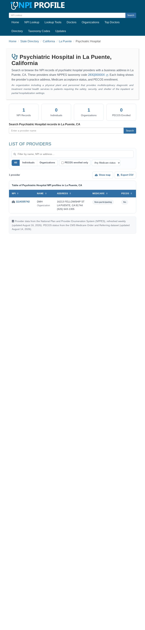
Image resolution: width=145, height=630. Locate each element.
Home (15, 22)
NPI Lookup (31, 22)
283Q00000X (97, 74)
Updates (60, 31)
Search (130, 15)
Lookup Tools (53, 22)
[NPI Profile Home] (37, 5)
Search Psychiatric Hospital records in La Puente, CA (44, 124)
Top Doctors (112, 22)
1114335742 (23, 201)
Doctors (71, 22)
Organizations (90, 22)
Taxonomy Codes (39, 31)
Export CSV (127, 175)
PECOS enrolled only (76, 162)
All (15, 162)
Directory (17, 31)
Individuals (28, 162)
